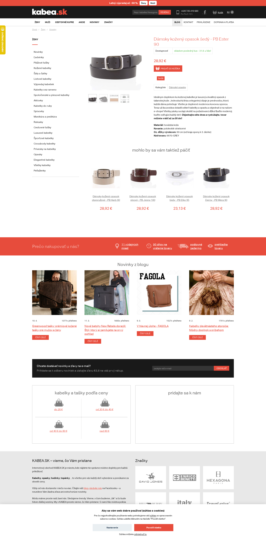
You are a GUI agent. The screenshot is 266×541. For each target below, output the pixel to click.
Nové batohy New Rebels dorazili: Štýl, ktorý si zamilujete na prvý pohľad (105, 329)
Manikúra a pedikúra (45, 116)
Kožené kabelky (42, 68)
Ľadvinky (39, 57)
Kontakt (188, 22)
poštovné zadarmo (196, 246)
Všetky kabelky (42, 165)
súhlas (153, 515)
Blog (177, 22)
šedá (160, 78)
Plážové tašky (41, 62)
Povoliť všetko (153, 527)
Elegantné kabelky (44, 159)
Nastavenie (112, 527)
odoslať (222, 368)
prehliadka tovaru (221, 246)
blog (86, 488)
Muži (152, 3)
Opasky (52, 29)
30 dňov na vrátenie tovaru (162, 246)
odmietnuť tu (140, 534)
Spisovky (39, 111)
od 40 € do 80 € (58, 431)
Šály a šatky (40, 73)
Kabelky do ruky (43, 105)
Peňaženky (40, 170)
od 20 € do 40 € (104, 409)
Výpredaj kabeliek (44, 84)
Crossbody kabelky (44, 143)
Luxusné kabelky (43, 132)
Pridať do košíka (170, 68)
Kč (228, 12)
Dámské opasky (177, 87)
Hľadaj (165, 12)
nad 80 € (104, 431)
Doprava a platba (224, 22)
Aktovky (38, 100)
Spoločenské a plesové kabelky (51, 95)
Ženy (143, 3)
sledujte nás (95, 488)
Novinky (38, 51)
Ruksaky (38, 122)
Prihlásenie (203, 22)
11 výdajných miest (129, 246)
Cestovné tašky (42, 127)
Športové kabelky (44, 138)
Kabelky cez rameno (45, 89)
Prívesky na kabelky (45, 149)
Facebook (204, 11)
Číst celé (40, 337)
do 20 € (58, 409)
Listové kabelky (42, 78)
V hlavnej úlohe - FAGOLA (153, 326)
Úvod (34, 29)
